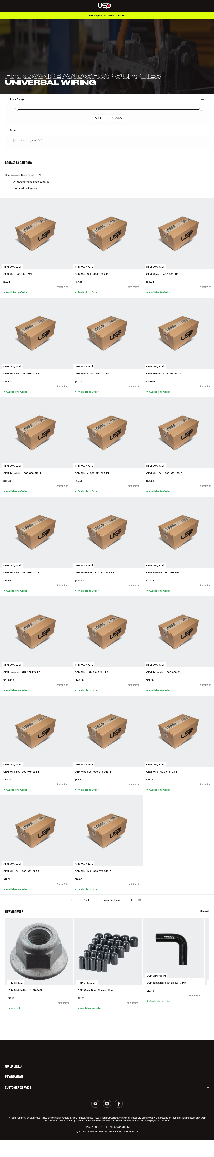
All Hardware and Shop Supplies (31, 181)
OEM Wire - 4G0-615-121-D (19, 274)
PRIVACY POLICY (93, 1126)
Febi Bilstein (15, 983)
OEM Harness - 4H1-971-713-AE (21, 672)
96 (139, 900)
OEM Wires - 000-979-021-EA (92, 373)
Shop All (204, 910)
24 (124, 900)
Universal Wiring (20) (25, 188)
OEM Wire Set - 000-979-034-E (21, 771)
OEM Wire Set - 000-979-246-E (93, 274)
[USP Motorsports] (107, 6)
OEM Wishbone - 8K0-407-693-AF (94, 572)
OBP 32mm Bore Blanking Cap (95, 990)
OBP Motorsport (87, 983)
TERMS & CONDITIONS (118, 1126)
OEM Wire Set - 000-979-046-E (93, 871)
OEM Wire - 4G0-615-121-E (161, 771)
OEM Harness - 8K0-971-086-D (164, 572)
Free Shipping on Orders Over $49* (107, 15)
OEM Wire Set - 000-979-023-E (93, 771)
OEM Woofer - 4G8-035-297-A (163, 373)
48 (132, 900)
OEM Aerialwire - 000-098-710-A (22, 473)
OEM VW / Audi (12, 267)
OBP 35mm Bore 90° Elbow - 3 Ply (166, 983)
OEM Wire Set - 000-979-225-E (21, 871)
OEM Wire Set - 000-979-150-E (164, 473)
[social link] (95, 1104)
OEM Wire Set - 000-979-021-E (21, 572)
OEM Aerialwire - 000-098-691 (164, 672)
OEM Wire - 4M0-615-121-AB (91, 672)
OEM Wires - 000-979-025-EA (92, 473)
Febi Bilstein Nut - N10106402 (25, 990)
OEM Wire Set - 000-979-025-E (21, 373)
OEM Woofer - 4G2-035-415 (162, 274)
